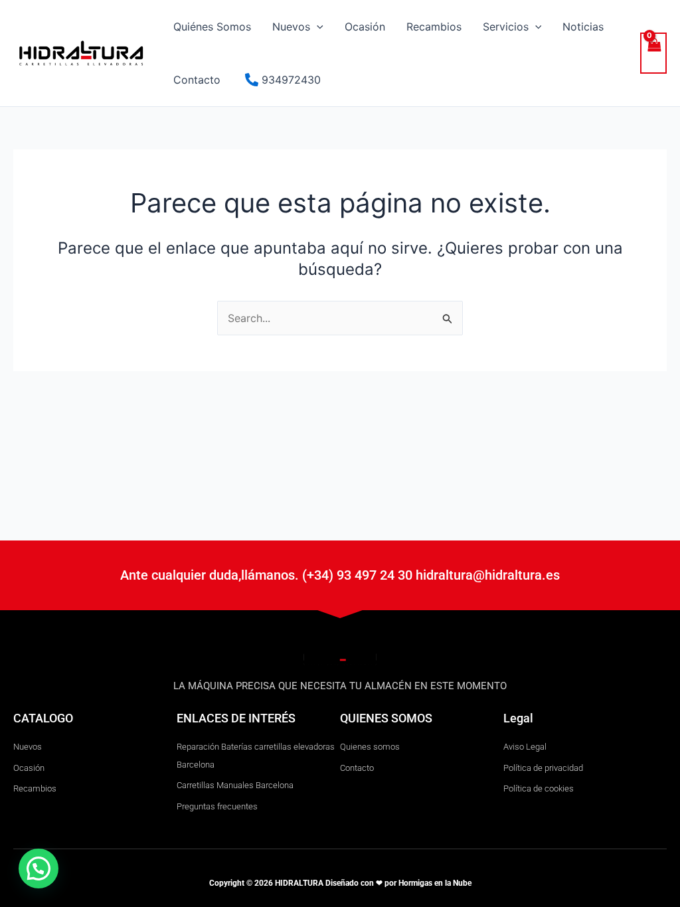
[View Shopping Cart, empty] (653, 53)
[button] (316, 26)
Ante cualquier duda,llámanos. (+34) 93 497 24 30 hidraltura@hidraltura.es (340, 575)
